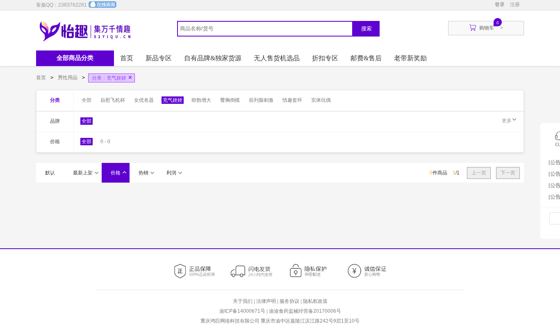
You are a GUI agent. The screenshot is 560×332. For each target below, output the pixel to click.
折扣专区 (325, 58)
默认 (50, 173)
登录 (500, 4)
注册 (515, 4)
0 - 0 (105, 141)
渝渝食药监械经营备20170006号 (305, 311)
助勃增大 (201, 100)
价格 (116, 173)
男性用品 (68, 77)
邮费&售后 (366, 58)
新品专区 (159, 58)
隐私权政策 (315, 301)
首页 (126, 58)
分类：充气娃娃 (109, 78)
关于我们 (243, 301)
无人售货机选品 (277, 58)
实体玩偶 (321, 100)
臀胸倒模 (230, 100)
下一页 (508, 173)
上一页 (478, 173)
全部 (86, 100)
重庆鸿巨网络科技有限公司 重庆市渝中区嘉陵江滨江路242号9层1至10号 (280, 321)
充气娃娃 (172, 100)
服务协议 (289, 301)
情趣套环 (292, 100)
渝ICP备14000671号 (242, 311)
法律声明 (266, 301)
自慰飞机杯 (112, 100)
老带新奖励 (410, 58)
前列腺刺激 (261, 100)
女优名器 (144, 100)
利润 (171, 173)
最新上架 (83, 173)
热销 (143, 173)
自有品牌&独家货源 (212, 58)
